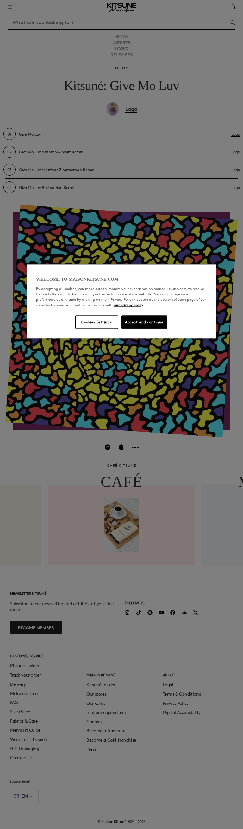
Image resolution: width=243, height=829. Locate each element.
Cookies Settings (96, 321)
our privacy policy (128, 304)
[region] (121, 301)
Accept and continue (144, 321)
